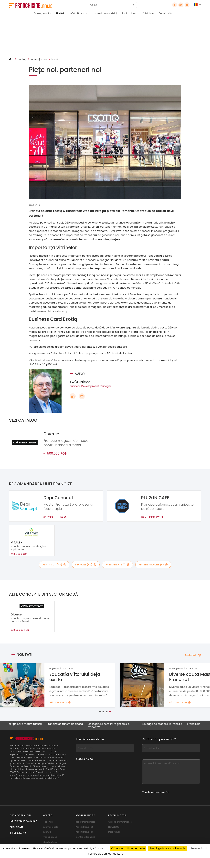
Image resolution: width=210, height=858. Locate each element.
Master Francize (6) (151, 564)
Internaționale (39, 59)
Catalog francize (42, 13)
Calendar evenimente (120, 821)
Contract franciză (85, 836)
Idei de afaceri (50, 842)
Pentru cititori (129, 13)
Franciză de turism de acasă (47, 724)
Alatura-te (82, 759)
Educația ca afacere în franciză (145, 724)
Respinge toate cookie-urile (168, 848)
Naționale (48, 821)
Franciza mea (50, 836)
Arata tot (190, 655)
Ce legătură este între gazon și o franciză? (91, 725)
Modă (55, 59)
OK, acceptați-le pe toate (128, 848)
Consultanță (165, 13)
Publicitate (148, 13)
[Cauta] (133, 5)
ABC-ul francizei (78, 13)
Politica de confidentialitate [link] (105, 854)
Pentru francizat (84, 826)
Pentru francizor (84, 831)
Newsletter (114, 826)
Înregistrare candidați (105, 13)
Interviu (47, 831)
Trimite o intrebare (153, 792)
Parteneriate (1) (115, 564)
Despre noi (114, 831)
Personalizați (199, 848)
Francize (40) (83, 564)
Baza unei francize (85, 821)
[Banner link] (105, 37)
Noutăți (60, 13)
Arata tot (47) (52, 564)
